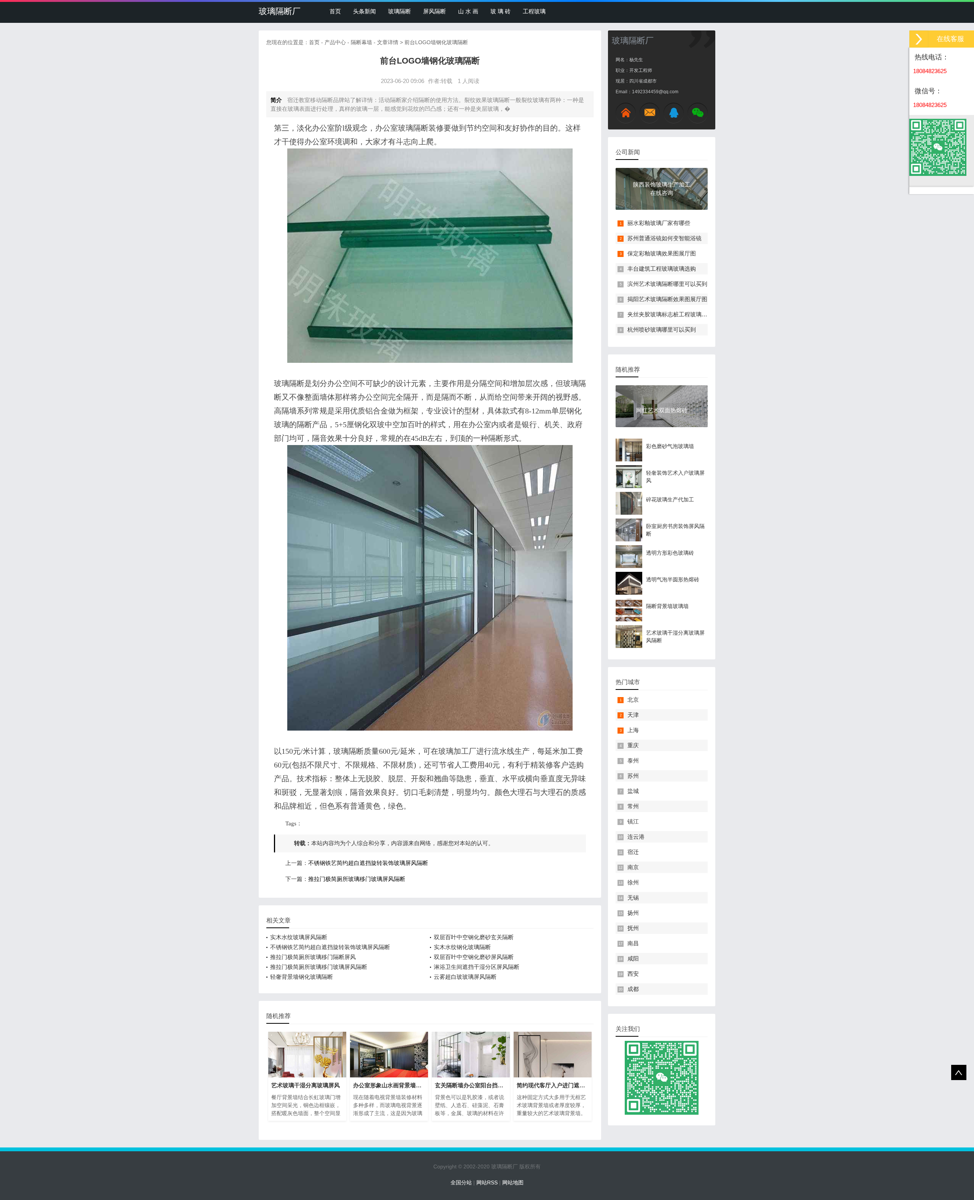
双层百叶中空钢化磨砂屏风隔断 (474, 957)
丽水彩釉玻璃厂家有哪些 (658, 223)
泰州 (633, 760)
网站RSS (487, 1182)
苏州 (633, 775)
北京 (633, 699)
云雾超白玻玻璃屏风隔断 (465, 976)
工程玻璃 (534, 11)
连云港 (636, 836)
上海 (633, 730)
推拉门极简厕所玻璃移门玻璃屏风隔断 (356, 879)
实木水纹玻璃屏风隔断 (298, 937)
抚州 (633, 928)
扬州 (633, 913)
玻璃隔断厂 (280, 11)
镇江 (633, 821)
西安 (633, 973)
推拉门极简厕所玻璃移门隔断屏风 (313, 957)
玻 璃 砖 (500, 11)
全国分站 (461, 1182)
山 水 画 (468, 11)
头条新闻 (364, 11)
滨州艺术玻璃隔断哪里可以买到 (667, 284)
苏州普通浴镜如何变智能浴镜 (664, 238)
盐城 (633, 791)
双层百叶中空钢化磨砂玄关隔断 (474, 937)
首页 (335, 11)
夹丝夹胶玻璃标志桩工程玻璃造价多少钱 (678, 314)
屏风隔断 (434, 11)
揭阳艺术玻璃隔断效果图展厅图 (667, 299)
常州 (633, 806)
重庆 (633, 745)
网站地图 (513, 1182)
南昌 (633, 943)
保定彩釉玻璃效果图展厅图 (661, 253)
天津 (633, 715)
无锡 (633, 897)
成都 (633, 989)
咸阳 (633, 958)
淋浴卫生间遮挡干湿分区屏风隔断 (476, 967)
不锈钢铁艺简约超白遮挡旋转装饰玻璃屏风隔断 (368, 863)
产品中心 (335, 42)
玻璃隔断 (399, 11)
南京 (633, 867)
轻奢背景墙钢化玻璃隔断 (301, 976)
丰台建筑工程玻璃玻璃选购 (661, 268)
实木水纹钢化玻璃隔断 (462, 947)
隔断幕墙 (361, 42)
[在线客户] (918, 39)
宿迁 (633, 852)
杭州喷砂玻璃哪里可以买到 (661, 329)
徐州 (633, 882)
